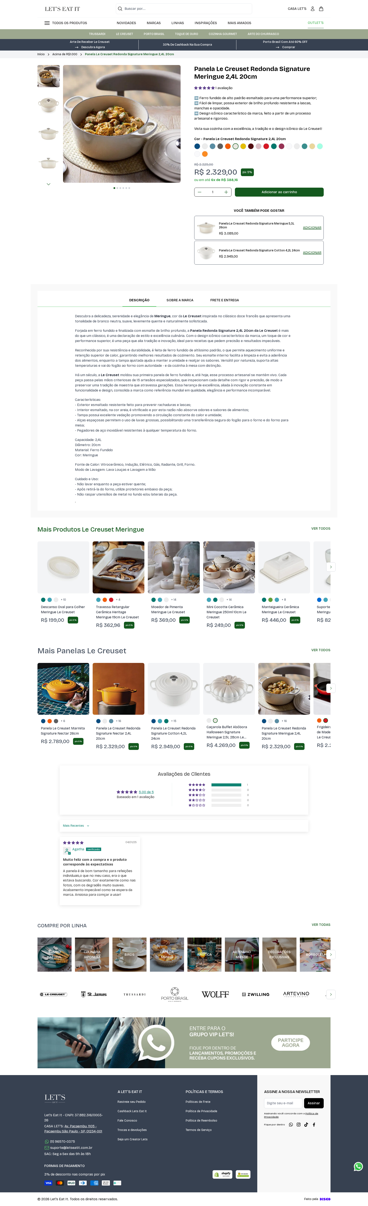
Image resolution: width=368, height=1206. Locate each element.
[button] (89, 47)
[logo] (62, 8)
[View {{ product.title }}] (206, 227)
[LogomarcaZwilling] (256, 994)
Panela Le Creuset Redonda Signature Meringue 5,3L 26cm (256, 225)
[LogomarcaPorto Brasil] (175, 994)
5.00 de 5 (146, 792)
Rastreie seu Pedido (132, 1102)
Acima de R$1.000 (64, 54)
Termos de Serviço (199, 1130)
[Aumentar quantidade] (226, 192)
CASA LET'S (297, 9)
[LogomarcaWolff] (215, 994)
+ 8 (284, 600)
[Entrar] (312, 8)
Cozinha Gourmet (223, 34)
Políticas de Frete (198, 1102)
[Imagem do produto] (197, 146)
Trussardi (97, 34)
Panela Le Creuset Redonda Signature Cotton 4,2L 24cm (259, 250)
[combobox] (184, 8)
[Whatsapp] (290, 1124)
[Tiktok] (306, 1124)
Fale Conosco (127, 1120)
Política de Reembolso (201, 1120)
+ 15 (173, 721)
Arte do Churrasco (263, 34)
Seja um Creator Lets (133, 1139)
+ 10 (63, 600)
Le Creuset (124, 34)
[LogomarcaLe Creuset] (53, 994)
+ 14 (173, 600)
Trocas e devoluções (132, 1130)
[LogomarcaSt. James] (94, 994)
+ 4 (118, 600)
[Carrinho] (321, 8)
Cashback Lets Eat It (132, 1111)
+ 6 (63, 721)
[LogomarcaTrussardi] (134, 994)
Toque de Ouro (186, 34)
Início (41, 54)
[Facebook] (313, 1124)
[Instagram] (298, 1124)
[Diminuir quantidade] (199, 192)
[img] (73, 843)
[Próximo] (48, 184)
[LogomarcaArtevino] (296, 994)
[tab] (114, 188)
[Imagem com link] (184, 1042)
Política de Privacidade (201, 1111)
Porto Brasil (154, 34)
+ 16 (118, 721)
